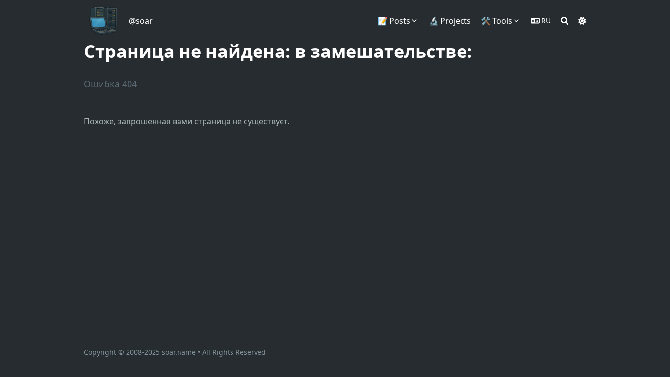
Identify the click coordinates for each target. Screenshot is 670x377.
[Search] (564, 21)
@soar (141, 20)
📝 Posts (394, 20)
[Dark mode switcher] (582, 21)
